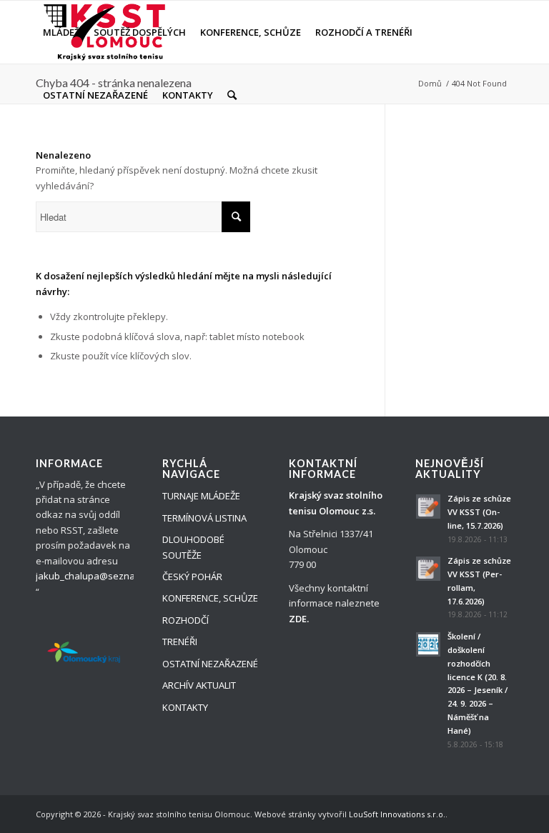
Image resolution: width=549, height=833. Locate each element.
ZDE (298, 618)
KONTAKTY (185, 707)
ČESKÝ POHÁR (192, 576)
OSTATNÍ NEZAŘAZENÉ (210, 663)
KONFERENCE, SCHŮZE (210, 598)
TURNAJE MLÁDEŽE (201, 495)
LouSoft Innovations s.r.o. (397, 814)
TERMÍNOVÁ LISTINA (204, 518)
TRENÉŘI (179, 641)
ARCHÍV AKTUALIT (199, 685)
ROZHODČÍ (185, 620)
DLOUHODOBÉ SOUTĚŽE (193, 547)
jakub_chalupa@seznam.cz (95, 575)
